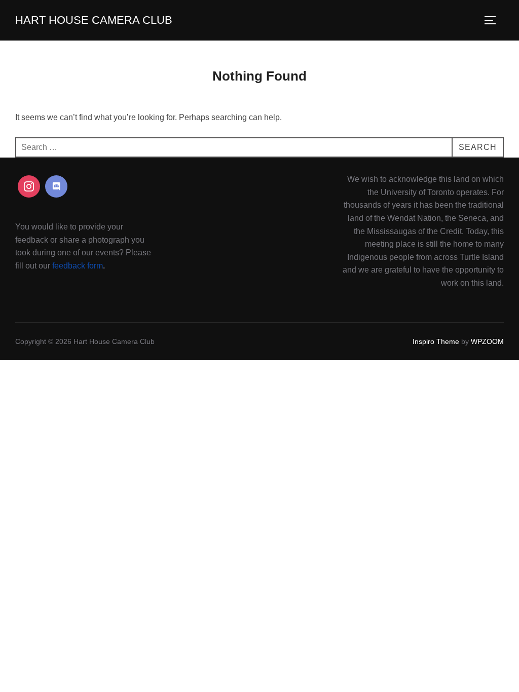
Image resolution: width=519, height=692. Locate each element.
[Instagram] (29, 186)
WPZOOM (487, 341)
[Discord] (56, 186)
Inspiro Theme (436, 341)
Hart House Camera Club (93, 20)
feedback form (77, 265)
